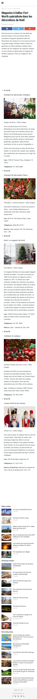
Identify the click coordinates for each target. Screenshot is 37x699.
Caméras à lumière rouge (21, 518)
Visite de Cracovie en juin (20, 597)
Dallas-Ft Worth (16, 8)
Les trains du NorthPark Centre (22, 509)
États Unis (4, 8)
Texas (9, 8)
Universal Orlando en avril (21, 623)
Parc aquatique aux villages (21, 552)
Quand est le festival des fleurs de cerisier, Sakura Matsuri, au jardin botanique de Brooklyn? (23, 680)
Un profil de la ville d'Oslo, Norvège (23, 652)
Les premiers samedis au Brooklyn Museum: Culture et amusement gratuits (23, 662)
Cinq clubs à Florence (19, 606)
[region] (18, 73)
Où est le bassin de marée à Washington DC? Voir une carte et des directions (23, 637)
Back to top (18, 690)
